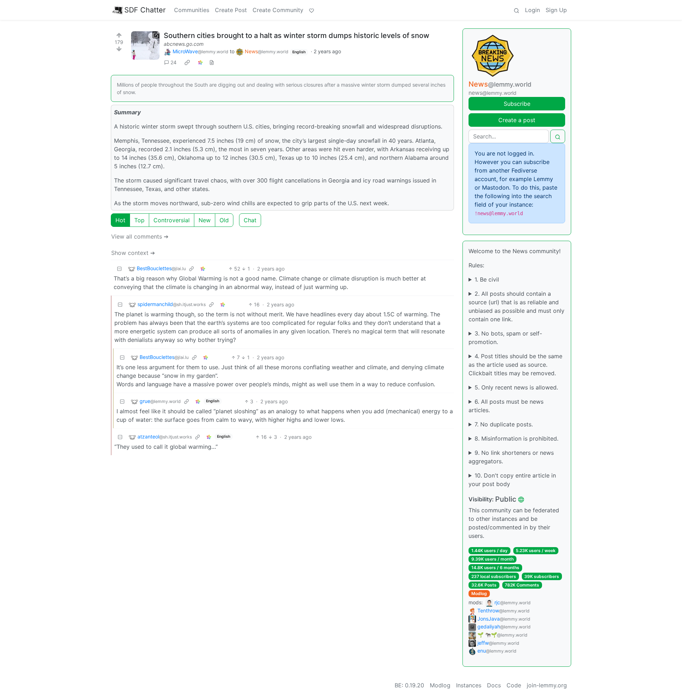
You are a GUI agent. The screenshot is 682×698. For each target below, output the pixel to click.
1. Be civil (487, 279)
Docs (494, 685)
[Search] (516, 10)
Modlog (479, 593)
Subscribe (517, 103)
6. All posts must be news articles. (506, 406)
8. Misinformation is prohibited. (516, 438)
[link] (187, 62)
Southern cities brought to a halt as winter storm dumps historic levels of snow (296, 35)
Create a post (516, 120)
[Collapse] (119, 268)
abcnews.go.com (184, 44)
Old (224, 220)
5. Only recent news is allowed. (516, 387)
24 (173, 62)
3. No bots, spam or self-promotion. (505, 337)
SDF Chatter (145, 10)
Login (532, 9)
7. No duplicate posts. (504, 424)
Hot (120, 220)
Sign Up (556, 9)
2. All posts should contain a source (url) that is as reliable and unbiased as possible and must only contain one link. (516, 306)
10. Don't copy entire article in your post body (512, 479)
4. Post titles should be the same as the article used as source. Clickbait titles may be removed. (515, 365)
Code (514, 685)
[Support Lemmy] (311, 10)
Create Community (278, 9)
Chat (250, 220)
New (205, 220)
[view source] (211, 62)
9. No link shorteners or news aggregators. (511, 457)
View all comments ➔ (139, 236)
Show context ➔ (133, 252)
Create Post (231, 9)
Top (139, 220)
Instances (468, 685)
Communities (191, 9)
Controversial (171, 220)
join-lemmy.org (547, 685)
